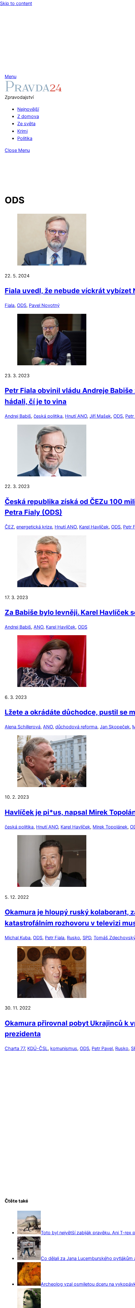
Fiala (9, 305)
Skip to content (16, 3)
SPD (87, 938)
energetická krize (34, 527)
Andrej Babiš (18, 416)
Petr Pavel (102, 1048)
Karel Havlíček (94, 527)
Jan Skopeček (115, 727)
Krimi (22, 131)
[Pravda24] (33, 90)
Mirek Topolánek (110, 827)
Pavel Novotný (44, 305)
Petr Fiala (54, 938)
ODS (21, 305)
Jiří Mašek (100, 416)
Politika (24, 138)
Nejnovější (28, 109)
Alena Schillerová (22, 727)
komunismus (63, 1048)
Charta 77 (15, 1048)
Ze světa (26, 123)
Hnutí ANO (76, 416)
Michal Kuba (17, 938)
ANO (38, 627)
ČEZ (9, 527)
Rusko (73, 938)
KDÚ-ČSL (37, 1048)
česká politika (48, 416)
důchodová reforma (76, 727)
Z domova (28, 116)
